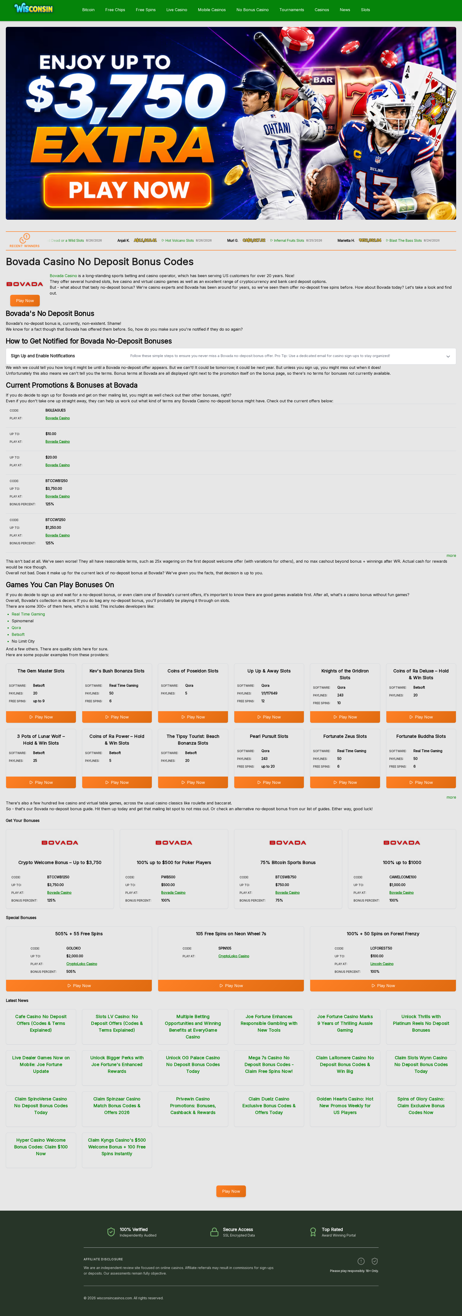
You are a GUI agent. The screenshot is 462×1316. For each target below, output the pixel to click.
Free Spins (146, 9)
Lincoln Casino (382, 964)
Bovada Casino (63, 275)
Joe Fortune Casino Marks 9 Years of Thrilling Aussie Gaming (345, 1023)
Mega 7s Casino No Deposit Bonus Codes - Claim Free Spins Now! (269, 1064)
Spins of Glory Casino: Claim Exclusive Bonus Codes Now (421, 1105)
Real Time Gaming (28, 614)
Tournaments (291, 9)
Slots (365, 9)
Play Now (25, 300)
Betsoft (18, 634)
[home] (40, 18)
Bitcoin (88, 9)
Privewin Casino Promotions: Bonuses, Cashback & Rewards (193, 1105)
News (345, 9)
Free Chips (115, 9)
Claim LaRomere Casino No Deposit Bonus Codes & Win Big (345, 1064)
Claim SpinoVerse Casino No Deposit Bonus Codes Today (41, 1105)
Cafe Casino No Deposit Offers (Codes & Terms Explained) (40, 1023)
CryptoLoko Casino (81, 964)
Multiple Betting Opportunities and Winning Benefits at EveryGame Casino (193, 1026)
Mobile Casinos (212, 9)
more (451, 555)
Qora (16, 627)
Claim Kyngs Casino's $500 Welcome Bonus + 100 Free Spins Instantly (117, 1146)
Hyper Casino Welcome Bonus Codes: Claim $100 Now (41, 1146)
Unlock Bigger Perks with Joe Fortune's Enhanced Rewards (117, 1064)
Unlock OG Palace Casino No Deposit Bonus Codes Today (193, 1064)
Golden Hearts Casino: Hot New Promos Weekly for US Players (345, 1105)
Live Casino (176, 9)
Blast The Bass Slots (367, 240)
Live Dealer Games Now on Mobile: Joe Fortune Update (41, 1064)
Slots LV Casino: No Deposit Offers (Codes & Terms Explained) (117, 1023)
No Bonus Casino (252, 9)
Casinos (322, 9)
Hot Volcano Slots (141, 240)
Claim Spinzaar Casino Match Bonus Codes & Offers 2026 (117, 1105)
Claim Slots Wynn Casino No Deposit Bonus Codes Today (421, 1064)
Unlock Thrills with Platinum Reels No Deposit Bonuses (421, 1023)
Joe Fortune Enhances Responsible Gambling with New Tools (269, 1023)
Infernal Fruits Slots (250, 240)
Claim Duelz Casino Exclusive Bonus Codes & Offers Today (269, 1105)
